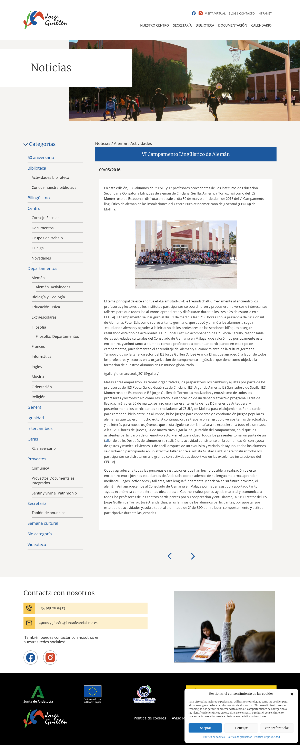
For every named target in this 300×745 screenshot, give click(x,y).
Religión (39, 396)
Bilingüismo (39, 197)
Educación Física (46, 306)
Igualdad (36, 418)
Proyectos (37, 459)
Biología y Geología (48, 296)
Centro (34, 208)
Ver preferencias (277, 728)
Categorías (42, 144)
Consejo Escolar (45, 217)
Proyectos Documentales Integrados (53, 480)
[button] (292, 694)
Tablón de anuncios (49, 512)
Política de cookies (214, 736)
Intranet (265, 13)
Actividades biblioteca (50, 177)
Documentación (232, 25)
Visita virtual (215, 13)
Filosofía (39, 327)
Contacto (247, 13)
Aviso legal (181, 718)
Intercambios (40, 428)
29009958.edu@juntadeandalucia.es (68, 623)
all (107, 440)
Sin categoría (40, 534)
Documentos (43, 227)
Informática (41, 356)
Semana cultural (43, 523)
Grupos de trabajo (47, 237)
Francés (38, 346)
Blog (232, 13)
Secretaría (182, 25)
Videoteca (37, 544)
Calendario (261, 25)
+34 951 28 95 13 (52, 608)
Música (38, 376)
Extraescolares (44, 317)
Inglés (37, 366)
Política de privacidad (239, 736)
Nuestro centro (154, 25)
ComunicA (40, 468)
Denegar (241, 728)
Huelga (38, 247)
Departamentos (42, 268)
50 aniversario (41, 157)
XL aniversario (44, 448)
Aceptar (205, 728)
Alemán (38, 277)
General (35, 407)
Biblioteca (205, 25)
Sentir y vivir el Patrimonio (54, 493)
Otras (33, 439)
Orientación (42, 386)
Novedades (41, 258)
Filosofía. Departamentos (57, 336)
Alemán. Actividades (53, 286)
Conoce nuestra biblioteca (54, 187)
